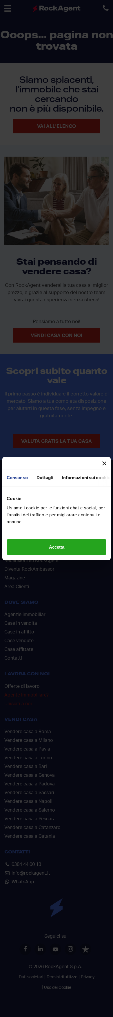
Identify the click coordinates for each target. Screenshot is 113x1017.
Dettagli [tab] (45, 478)
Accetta (56, 546)
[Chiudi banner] (104, 463)
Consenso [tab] (17, 478)
